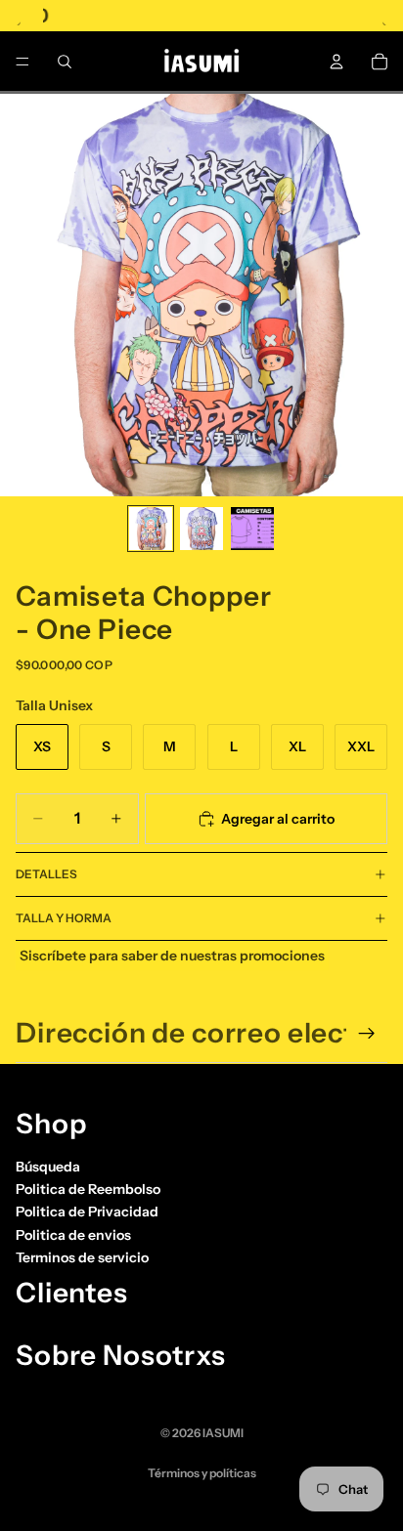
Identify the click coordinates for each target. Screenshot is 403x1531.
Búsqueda (48, 1165)
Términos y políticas (202, 1473)
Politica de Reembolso (88, 1189)
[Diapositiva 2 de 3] (201, 528)
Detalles (46, 874)
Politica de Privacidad (87, 1211)
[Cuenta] (336, 61)
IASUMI (223, 1432)
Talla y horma (64, 918)
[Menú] (22, 61)
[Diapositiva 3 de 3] (252, 528)
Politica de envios (73, 1235)
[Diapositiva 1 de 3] (150, 528)
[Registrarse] (366, 1033)
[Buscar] (64, 61)
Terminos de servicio (82, 1257)
